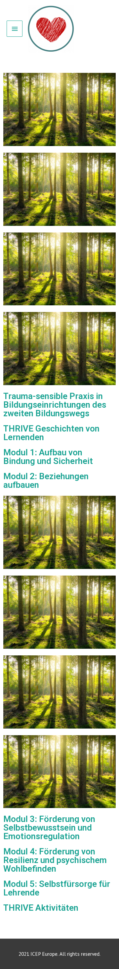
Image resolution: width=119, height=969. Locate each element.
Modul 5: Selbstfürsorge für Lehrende (56, 888)
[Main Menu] (14, 29)
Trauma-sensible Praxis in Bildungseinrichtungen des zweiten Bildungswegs (54, 404)
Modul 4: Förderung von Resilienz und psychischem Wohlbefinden (55, 860)
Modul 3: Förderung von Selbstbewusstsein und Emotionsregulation (49, 827)
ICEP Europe (44, 953)
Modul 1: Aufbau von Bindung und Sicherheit (48, 456)
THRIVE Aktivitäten (40, 908)
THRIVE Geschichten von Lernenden (51, 433)
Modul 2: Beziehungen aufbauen (46, 480)
